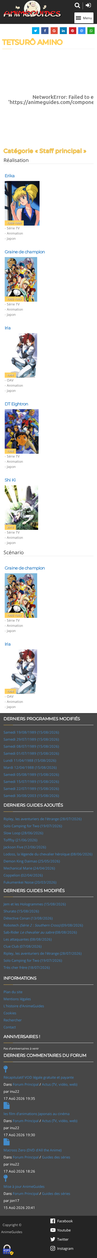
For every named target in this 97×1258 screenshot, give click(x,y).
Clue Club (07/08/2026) (22, 946)
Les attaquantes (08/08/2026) (28, 939)
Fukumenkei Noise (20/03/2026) (30, 882)
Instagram (65, 1248)
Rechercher (13, 1020)
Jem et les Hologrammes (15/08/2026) (35, 904)
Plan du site (13, 991)
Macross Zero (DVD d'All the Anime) (32, 1150)
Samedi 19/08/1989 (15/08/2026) (31, 732)
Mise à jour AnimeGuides (24, 1186)
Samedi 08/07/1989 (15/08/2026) (31, 746)
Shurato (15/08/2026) (21, 911)
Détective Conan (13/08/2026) (28, 918)
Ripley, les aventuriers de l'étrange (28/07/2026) (42, 818)
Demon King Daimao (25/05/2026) (32, 861)
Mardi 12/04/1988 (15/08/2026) (30, 767)
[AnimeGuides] (32, 8)
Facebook (65, 1221)
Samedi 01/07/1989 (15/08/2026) (31, 753)
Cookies (10, 1013)
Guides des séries (56, 1157)
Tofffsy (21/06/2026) (20, 840)
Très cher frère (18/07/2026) (27, 967)
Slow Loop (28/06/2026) (23, 833)
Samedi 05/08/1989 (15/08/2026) (31, 774)
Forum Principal (26, 1084)
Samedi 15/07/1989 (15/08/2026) (31, 781)
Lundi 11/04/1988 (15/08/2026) (30, 760)
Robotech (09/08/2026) (43, 925)
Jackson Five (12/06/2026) (25, 847)
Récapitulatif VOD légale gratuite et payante (39, 1077)
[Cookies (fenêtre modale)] (8, 1250)
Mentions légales (17, 998)
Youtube (64, 1230)
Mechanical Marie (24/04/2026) (29, 868)
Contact (10, 1027)
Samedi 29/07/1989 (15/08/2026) (31, 739)
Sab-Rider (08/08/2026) (40, 932)
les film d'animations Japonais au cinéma (36, 1113)
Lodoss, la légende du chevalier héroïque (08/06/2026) (48, 854)
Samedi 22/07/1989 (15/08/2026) (31, 788)
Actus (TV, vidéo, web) (59, 1084)
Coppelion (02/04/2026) (23, 875)
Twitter (63, 1239)
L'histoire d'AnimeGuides (24, 1006)
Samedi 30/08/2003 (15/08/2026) (31, 795)
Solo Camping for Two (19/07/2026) (33, 825)
